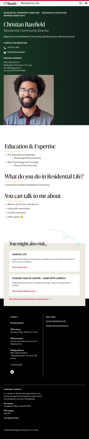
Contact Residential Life (56, 321)
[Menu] (86, 3)
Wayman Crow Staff (14, 16)
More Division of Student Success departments (29, 299)
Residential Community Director (21, 13)
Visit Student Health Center (23, 291)
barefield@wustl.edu (16, 52)
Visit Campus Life (19, 267)
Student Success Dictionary (57, 326)
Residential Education (54, 13)
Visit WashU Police (11, 418)
